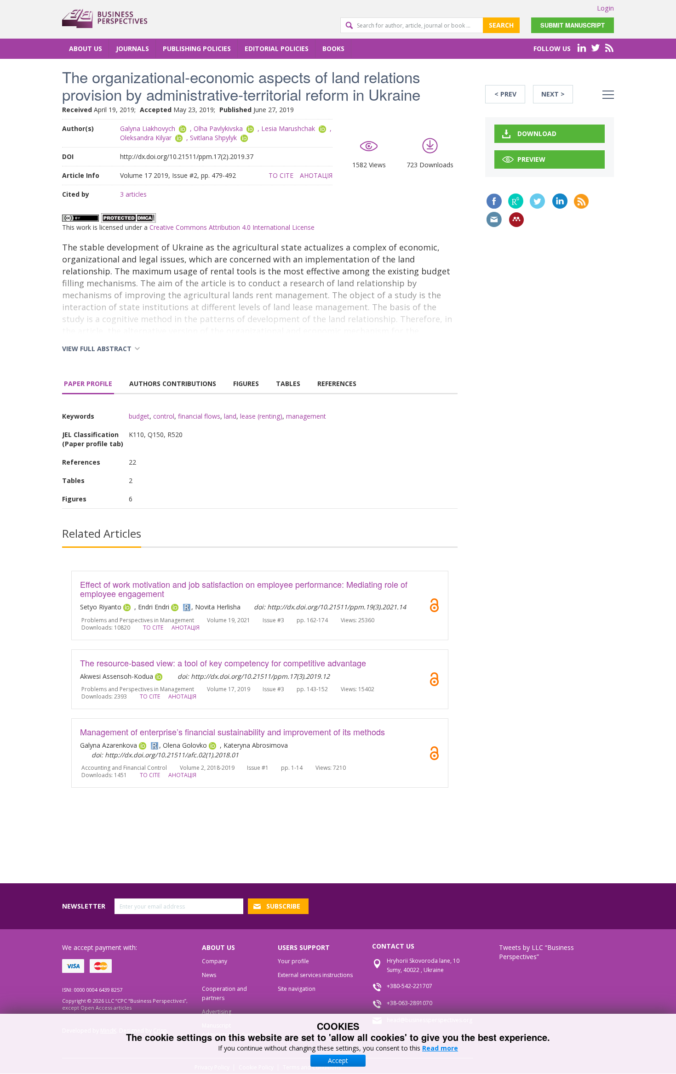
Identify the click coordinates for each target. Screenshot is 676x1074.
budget (139, 416)
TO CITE (281, 175)
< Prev (505, 94)
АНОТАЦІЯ (316, 175)
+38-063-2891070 (409, 1003)
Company (214, 961)
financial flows (199, 416)
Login (605, 7)
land (230, 416)
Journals (132, 48)
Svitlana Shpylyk (213, 137)
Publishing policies (197, 48)
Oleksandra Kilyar (146, 137)
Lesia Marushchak (288, 128)
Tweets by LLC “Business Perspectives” (536, 952)
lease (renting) (261, 416)
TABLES (288, 383)
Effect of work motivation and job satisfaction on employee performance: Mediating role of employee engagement (243, 588)
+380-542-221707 (409, 986)
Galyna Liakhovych (147, 128)
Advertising (216, 1012)
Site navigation (296, 989)
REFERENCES (336, 383)
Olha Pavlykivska (218, 128)
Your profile (293, 961)
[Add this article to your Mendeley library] (516, 219)
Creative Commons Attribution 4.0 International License (232, 227)
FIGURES (246, 383)
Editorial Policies (277, 48)
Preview (531, 159)
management (306, 416)
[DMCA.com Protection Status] (128, 217)
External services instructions (315, 975)
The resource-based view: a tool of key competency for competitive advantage (223, 663)
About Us (85, 48)
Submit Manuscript (572, 25)
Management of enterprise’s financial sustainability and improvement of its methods (232, 732)
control (163, 416)
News (209, 975)
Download (536, 133)
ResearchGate (515, 201)
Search (501, 25)
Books (333, 48)
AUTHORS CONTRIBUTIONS (172, 383)
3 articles (133, 194)
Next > (553, 94)
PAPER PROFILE (88, 383)
